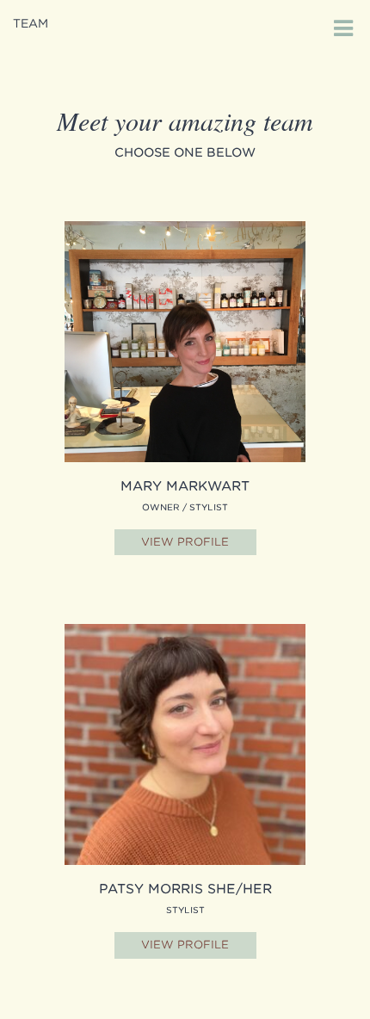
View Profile (185, 541)
